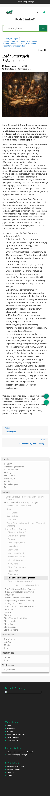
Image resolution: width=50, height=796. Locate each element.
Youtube (9, 775)
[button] (25, 459)
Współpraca (11, 729)
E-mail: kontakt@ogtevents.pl (17, 755)
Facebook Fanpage (13, 769)
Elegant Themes (27, 790)
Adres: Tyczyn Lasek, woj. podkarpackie (20, 752)
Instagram (10, 772)
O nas (9, 726)
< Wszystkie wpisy (11, 39)
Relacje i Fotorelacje (13, 737)
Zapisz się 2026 (12, 740)
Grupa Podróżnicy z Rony (15, 766)
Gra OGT (10, 732)
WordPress (27, 793)
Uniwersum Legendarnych (16, 734)
